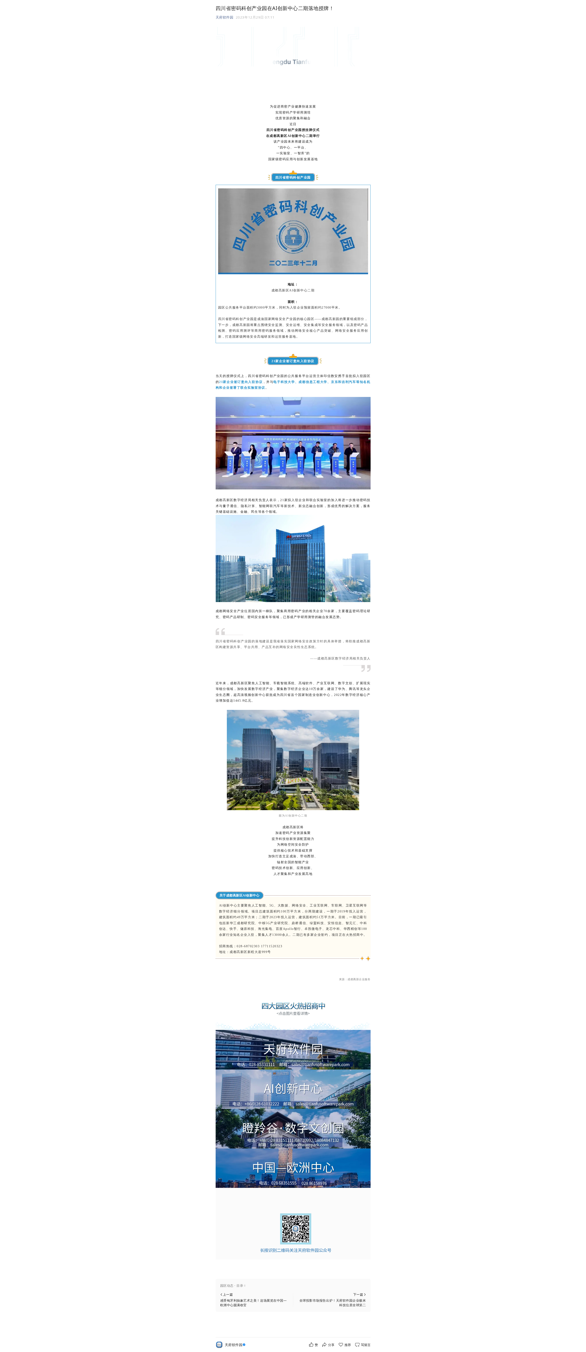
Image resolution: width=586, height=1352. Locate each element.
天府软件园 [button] (224, 17)
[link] (236, 1344)
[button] (293, 1285)
